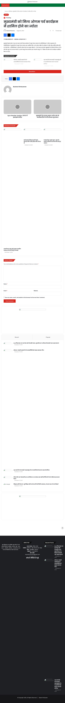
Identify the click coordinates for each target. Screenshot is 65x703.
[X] (31, 561)
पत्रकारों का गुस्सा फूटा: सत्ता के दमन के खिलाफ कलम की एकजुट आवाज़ (52, 141)
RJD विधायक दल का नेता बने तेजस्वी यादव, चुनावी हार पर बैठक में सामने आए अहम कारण (36, 343)
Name (5, 284)
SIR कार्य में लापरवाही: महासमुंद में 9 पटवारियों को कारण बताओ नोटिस (52, 62)
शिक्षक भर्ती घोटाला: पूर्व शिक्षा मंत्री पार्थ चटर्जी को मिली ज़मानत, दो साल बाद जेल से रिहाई (36, 484)
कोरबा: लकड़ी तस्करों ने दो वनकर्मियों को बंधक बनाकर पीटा (29, 350)
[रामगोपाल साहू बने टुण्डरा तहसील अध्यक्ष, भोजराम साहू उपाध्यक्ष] (12, 188)
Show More (32, 71)
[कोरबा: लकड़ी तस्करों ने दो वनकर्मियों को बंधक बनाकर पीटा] (8, 62)
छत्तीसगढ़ (10, 11)
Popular (48, 337)
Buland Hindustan (10, 30)
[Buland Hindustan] (32, 1)
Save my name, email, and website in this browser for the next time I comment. (25, 297)
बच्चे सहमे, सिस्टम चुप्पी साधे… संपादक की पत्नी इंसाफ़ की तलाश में (32, 141)
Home (6, 11)
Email (5, 290)
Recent (17, 337)
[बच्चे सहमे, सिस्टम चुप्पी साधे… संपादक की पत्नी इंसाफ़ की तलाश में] (32, 133)
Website (36, 290)
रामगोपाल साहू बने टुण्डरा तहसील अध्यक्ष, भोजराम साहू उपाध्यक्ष (12, 249)
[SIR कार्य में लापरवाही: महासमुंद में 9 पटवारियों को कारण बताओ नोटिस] (38, 62)
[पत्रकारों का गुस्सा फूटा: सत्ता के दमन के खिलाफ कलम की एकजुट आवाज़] (52, 133)
